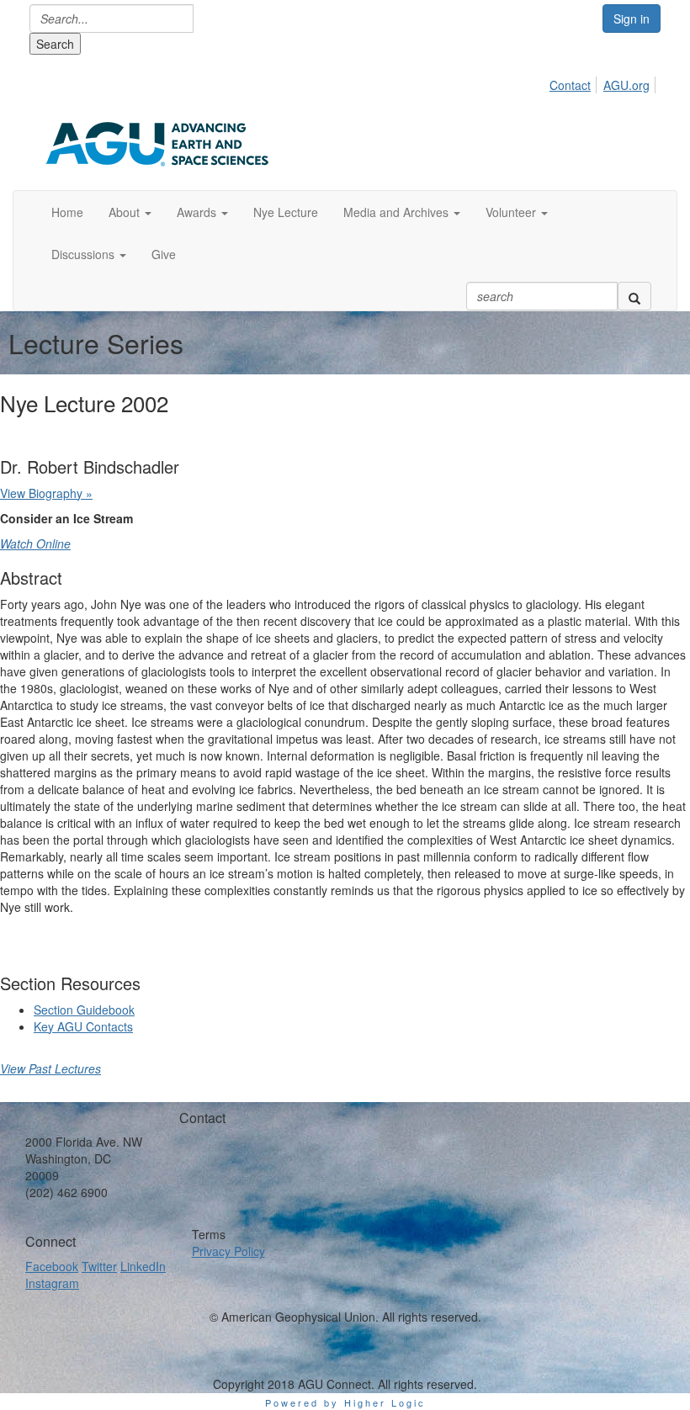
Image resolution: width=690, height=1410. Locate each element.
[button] (130, 212)
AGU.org (626, 85)
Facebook (51, 1266)
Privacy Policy (228, 1251)
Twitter (99, 1266)
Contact (570, 85)
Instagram (52, 1283)
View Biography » (46, 493)
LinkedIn (143, 1266)
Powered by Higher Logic (345, 1402)
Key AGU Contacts (83, 1026)
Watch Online (35, 543)
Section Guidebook (84, 1009)
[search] (634, 296)
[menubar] (604, 82)
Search (55, 43)
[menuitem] (575, 82)
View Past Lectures (50, 1068)
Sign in (631, 18)
